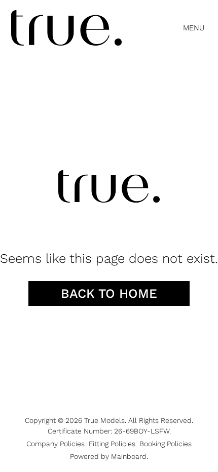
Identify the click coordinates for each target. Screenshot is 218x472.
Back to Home (109, 293)
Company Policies (55, 444)
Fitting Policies (112, 444)
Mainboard (129, 456)
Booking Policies (165, 444)
